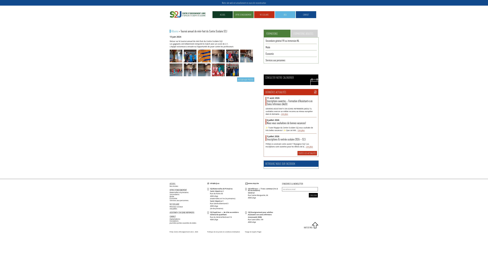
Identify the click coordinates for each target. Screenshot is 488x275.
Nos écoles (174, 186)
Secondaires (174, 194)
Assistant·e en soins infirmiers (182, 212)
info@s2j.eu (214, 183)
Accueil (222, 14)
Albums (174, 31)
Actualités (173, 209)
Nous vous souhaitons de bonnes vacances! (286, 123)
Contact (306, 14)
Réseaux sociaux (176, 206)
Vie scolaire (264, 14)
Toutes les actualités (307, 153)
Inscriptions (174, 221)
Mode (268, 47)
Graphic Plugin (256, 232)
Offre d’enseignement (243, 14)
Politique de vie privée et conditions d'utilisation (223, 232)
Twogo (247, 232)
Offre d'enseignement (178, 189)
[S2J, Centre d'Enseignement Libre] (187, 14)
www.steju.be (253, 183)
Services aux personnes (275, 60)
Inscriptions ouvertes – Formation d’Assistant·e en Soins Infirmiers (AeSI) (289, 102)
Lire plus (284, 114)
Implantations (175, 219)
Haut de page (308, 227)
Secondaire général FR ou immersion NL (282, 40)
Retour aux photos (245, 79)
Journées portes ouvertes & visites (183, 223)
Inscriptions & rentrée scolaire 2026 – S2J (286, 139)
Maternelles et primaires (179, 192)
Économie (270, 53)
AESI (285, 14)
